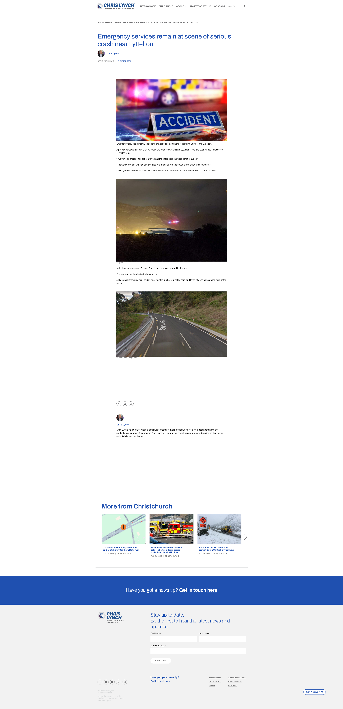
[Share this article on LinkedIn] (125, 403)
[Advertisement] (172, 380)
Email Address (158, 645)
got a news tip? (314, 692)
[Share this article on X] (131, 403)
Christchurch (124, 61)
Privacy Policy (235, 682)
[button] (245, 6)
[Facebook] (100, 682)
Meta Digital (106, 700)
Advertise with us (237, 678)
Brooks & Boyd (113, 696)
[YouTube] (106, 682)
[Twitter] (118, 682)
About (180, 6)
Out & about (215, 682)
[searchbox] (237, 6)
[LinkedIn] (112, 682)
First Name (156, 633)
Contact (219, 6)
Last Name (204, 633)
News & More (148, 6)
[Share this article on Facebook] (118, 403)
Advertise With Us (200, 6)
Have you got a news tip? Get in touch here (164, 679)
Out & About (166, 6)
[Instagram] (124, 682)
